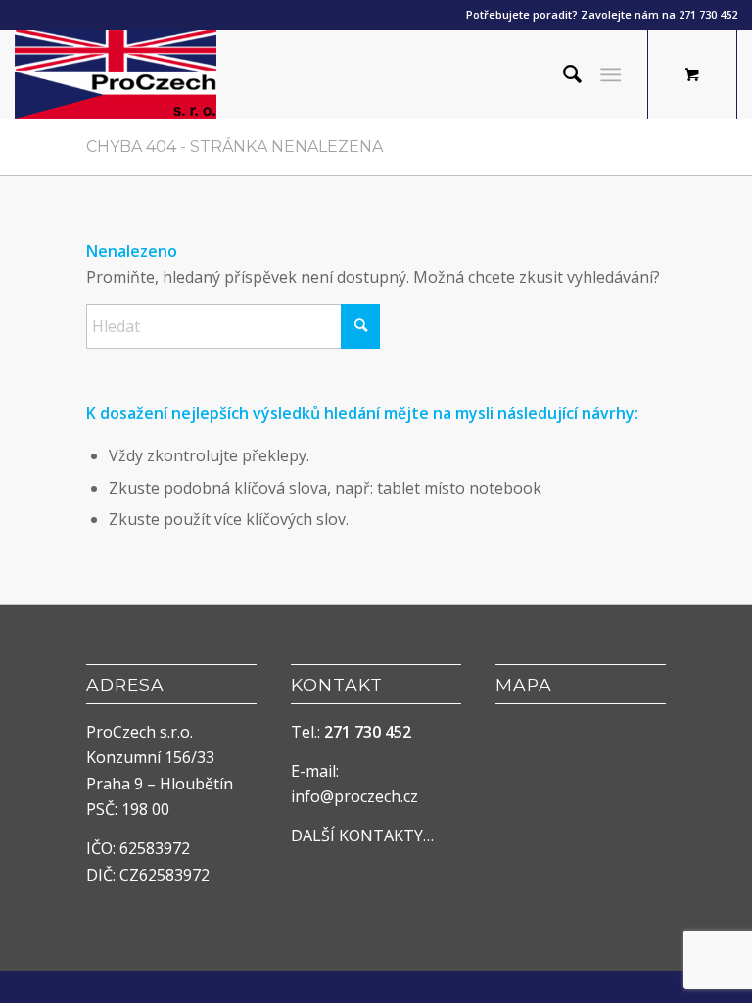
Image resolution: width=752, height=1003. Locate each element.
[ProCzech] (115, 74)
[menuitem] (562, 74)
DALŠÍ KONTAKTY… (362, 835)
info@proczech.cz (354, 796)
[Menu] (610, 74)
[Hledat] (562, 74)
